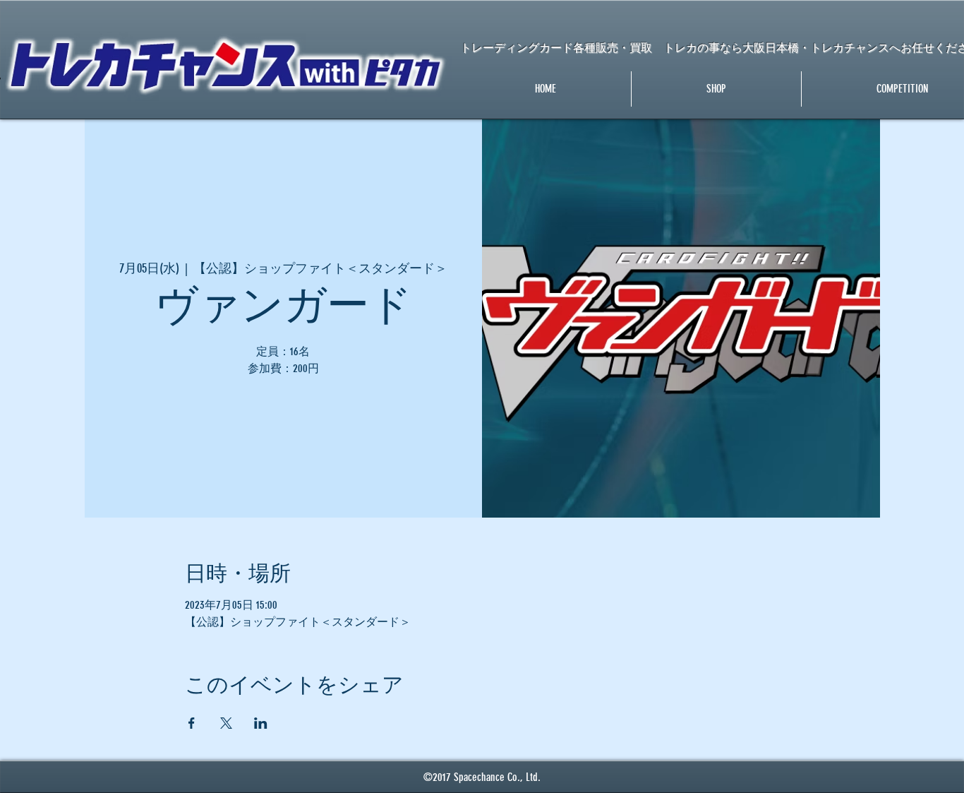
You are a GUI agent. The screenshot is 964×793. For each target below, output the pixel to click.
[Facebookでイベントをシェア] (191, 723)
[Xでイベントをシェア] (226, 723)
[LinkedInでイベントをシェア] (260, 723)
